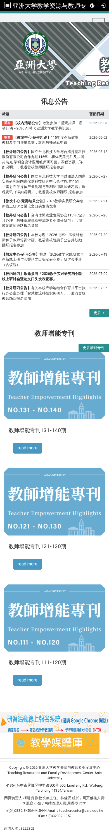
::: (2, 20)
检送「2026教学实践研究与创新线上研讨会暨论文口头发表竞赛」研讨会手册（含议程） (43, 259)
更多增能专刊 (94, 348)
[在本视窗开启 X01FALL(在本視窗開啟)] (54, 722)
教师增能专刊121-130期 (37, 546)
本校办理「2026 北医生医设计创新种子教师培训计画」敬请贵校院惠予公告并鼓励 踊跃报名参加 (42, 240)
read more (27, 447)
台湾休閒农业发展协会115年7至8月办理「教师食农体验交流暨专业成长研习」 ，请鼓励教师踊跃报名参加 (43, 220)
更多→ (99, 313)
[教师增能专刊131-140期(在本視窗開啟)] (54, 385)
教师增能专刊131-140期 (37, 430)
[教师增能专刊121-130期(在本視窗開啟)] (54, 501)
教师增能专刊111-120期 (37, 662)
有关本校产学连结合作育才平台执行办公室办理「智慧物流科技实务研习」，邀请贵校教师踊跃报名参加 (44, 293)
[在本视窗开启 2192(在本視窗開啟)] (56, 743)
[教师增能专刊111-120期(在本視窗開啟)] (54, 617)
